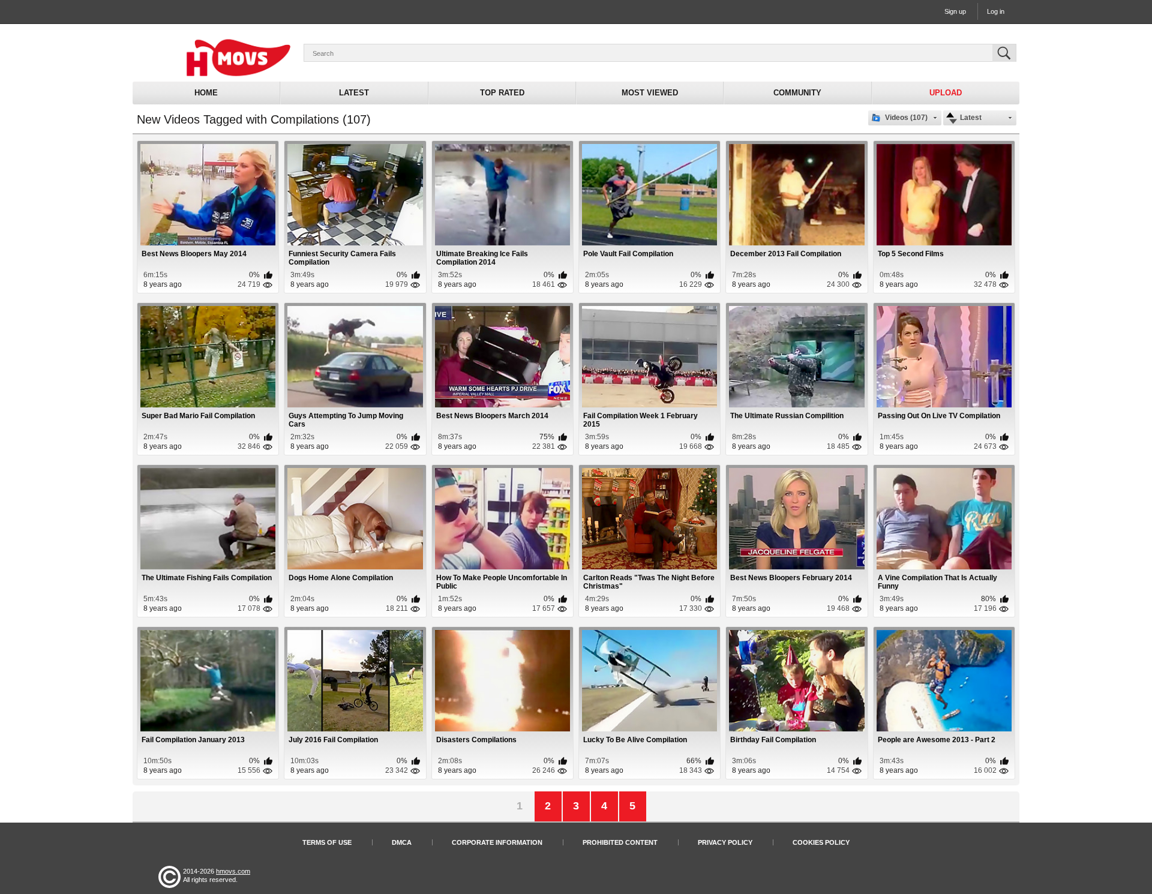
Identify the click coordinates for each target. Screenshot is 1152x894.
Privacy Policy (725, 842)
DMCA (402, 842)
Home (206, 92)
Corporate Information (497, 842)
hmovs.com (233, 871)
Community (797, 92)
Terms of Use (327, 842)
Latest (354, 92)
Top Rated (502, 92)
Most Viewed (650, 92)
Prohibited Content (620, 842)
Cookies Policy (821, 842)
